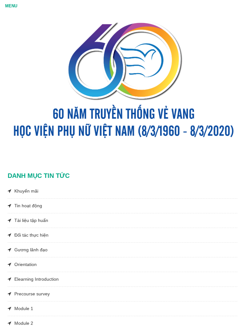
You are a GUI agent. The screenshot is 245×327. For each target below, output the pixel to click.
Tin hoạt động (28, 205)
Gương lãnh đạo (31, 249)
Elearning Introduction (36, 279)
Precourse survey (32, 293)
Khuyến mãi (26, 191)
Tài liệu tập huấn (31, 220)
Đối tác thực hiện (31, 235)
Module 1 (23, 308)
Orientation (25, 264)
